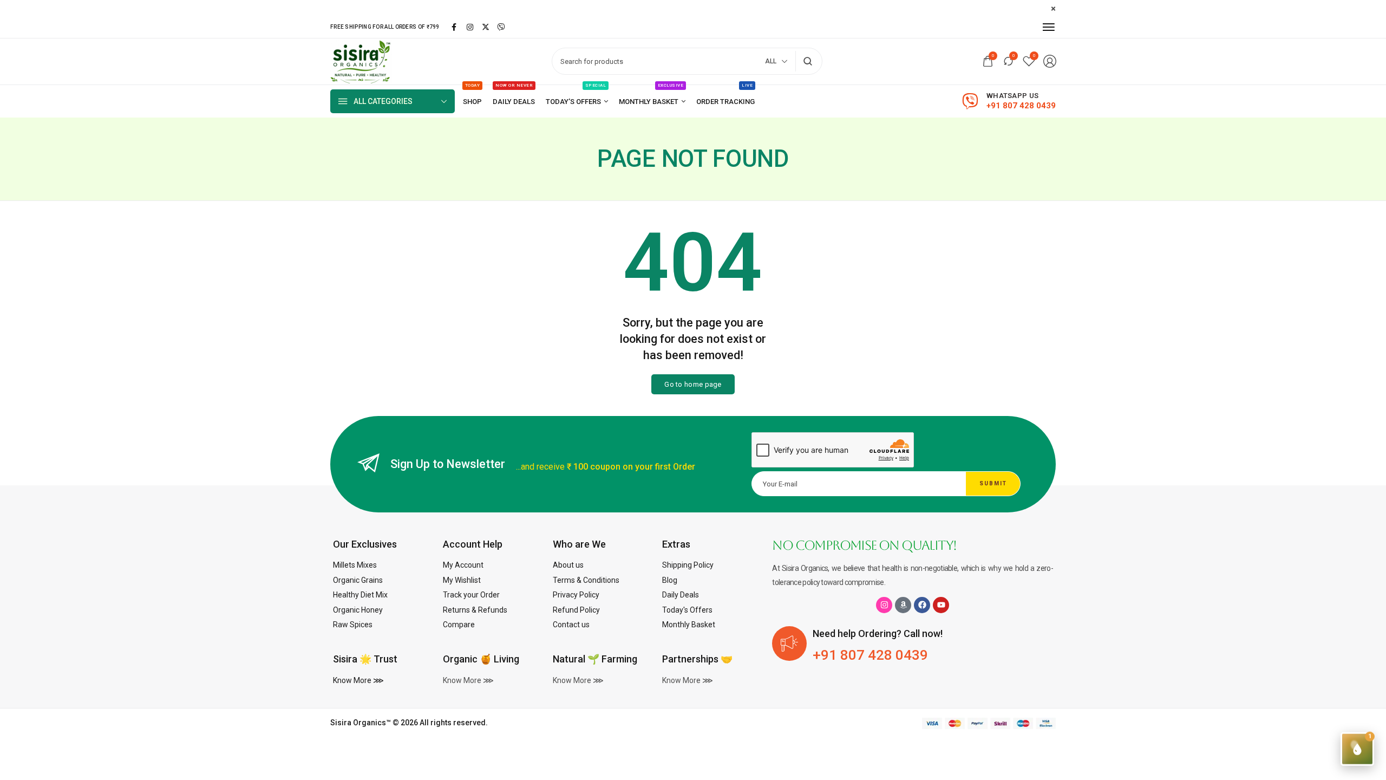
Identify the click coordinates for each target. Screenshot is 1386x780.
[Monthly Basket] (652, 102)
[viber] (501, 27)
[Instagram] (884, 605)
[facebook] (454, 27)
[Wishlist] (1029, 61)
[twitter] (485, 27)
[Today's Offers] (577, 102)
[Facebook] (922, 605)
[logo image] (361, 60)
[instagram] (469, 27)
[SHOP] (472, 102)
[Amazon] (903, 605)
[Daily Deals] (514, 102)
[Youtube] (941, 605)
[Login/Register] (1049, 61)
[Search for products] (808, 61)
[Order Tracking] (725, 102)
